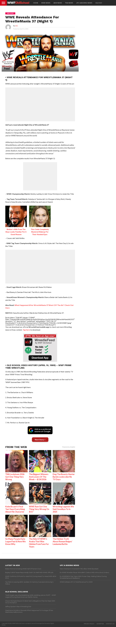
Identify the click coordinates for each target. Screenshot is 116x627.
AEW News (57, 3)
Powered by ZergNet (68, 447)
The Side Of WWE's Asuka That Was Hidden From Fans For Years (39, 543)
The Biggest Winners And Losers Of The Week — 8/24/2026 (38, 477)
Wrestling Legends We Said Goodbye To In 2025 (63, 509)
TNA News (69, 3)
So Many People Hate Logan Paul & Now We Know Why (15, 541)
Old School (100, 3)
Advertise (100, 624)
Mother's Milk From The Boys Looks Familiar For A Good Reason (16, 231)
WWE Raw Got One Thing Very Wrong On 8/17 (39, 509)
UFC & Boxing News (84, 3)
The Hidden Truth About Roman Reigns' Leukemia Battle (62, 541)
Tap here (26, 330)
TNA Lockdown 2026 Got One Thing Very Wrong (14, 477)
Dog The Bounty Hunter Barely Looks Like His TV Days (64, 477)
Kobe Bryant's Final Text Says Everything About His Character (15, 509)
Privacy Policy (89, 624)
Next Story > (40, 439)
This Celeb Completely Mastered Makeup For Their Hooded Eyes (40, 231)
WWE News (45, 3)
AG (16, 26)
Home (35, 3)
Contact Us (110, 624)
